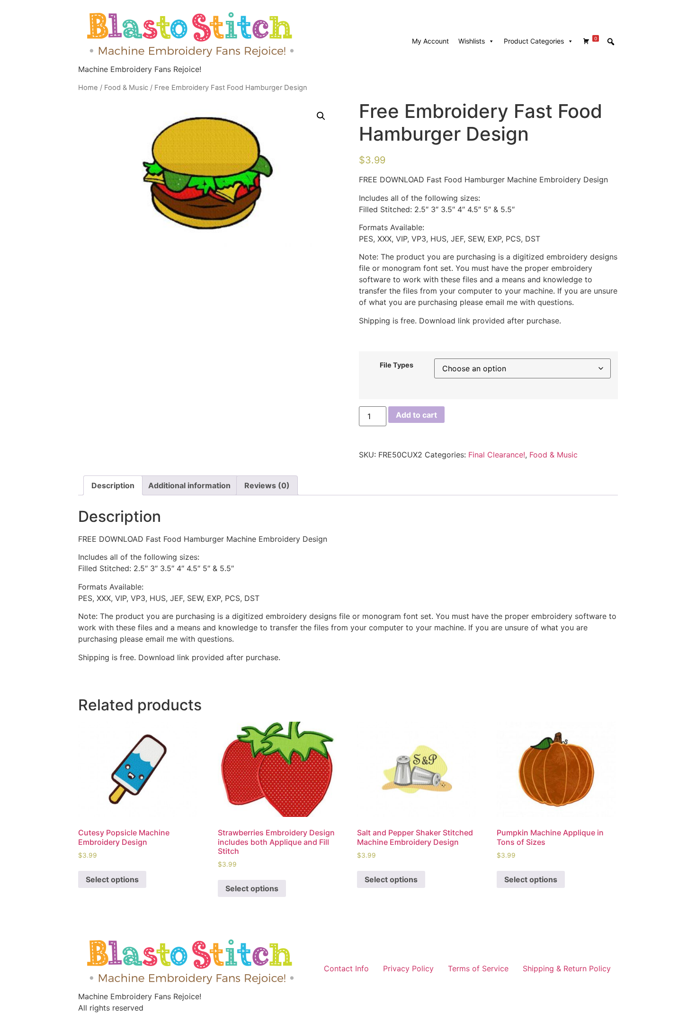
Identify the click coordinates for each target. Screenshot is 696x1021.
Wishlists (471, 41)
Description (112, 485)
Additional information (189, 485)
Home (88, 87)
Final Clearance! (496, 454)
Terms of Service (478, 968)
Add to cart (416, 415)
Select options (112, 879)
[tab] (113, 485)
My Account (430, 41)
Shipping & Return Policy (567, 968)
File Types (396, 365)
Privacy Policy (408, 968)
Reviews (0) (267, 485)
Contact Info (346, 968)
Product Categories (534, 41)
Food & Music (126, 87)
